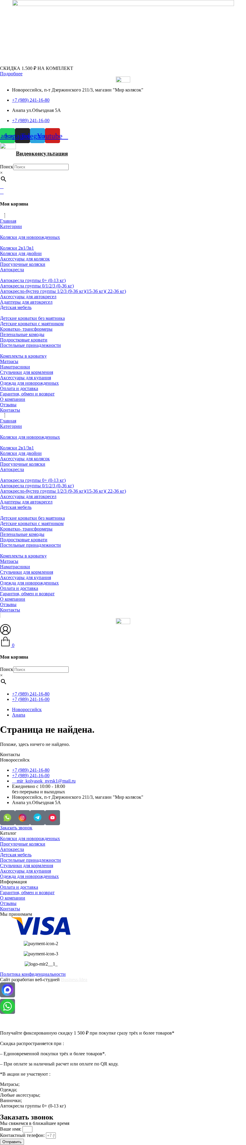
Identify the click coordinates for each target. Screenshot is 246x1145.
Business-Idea (74, 979)
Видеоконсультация (42, 153)
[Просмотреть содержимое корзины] (2, 191)
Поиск (6, 166)
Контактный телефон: (23, 1135)
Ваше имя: (11, 1128)
